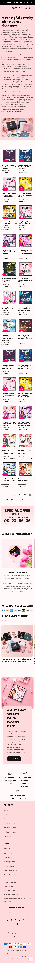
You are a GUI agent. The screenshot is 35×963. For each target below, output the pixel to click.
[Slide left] (13, 599)
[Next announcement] (31, 2)
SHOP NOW (14, 759)
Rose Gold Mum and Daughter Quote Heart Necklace (8, 195)
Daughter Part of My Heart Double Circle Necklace (8, 423)
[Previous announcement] (3, 2)
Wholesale (7, 836)
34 (7, 499)
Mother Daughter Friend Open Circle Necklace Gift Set (24, 308)
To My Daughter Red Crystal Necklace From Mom (25, 223)
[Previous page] (4, 495)
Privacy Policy (9, 866)
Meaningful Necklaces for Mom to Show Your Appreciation (16, 660)
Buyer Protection (10, 828)
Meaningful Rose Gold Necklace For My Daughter (9, 166)
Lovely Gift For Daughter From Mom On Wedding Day (9, 452)
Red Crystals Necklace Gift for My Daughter (9, 252)
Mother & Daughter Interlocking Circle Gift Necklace (25, 367)
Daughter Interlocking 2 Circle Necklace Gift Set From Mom (8, 338)
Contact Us (8, 853)
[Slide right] (22, 599)
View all (4, 621)
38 (23, 499)
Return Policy (8, 857)
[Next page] (28, 499)
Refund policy (15, 953)
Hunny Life (16, 950)
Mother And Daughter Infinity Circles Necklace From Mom (9, 280)
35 (12, 499)
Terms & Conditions (11, 875)
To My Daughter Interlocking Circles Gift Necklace (25, 280)
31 (19, 495)
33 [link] (30, 495)
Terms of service (13, 956)
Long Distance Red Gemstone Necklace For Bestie (8, 480)
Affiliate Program (10, 832)
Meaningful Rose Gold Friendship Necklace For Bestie (25, 480)
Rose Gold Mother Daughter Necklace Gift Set (25, 195)
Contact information (18, 959)
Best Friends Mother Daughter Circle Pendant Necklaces (25, 252)
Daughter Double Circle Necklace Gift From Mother (8, 367)
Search (6, 810)
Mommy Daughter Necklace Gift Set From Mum (24, 166)
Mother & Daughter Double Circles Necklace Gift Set (25, 395)
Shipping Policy (9, 862)
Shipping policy (24, 956)
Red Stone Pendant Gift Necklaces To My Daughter (9, 223)
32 (25, 495)
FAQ (5, 815)
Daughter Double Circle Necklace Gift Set (8, 395)
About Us (7, 849)
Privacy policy (25, 953)
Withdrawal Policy (10, 871)
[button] (4, 8)
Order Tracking (9, 823)
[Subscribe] (29, 912)
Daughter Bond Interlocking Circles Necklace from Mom (25, 337)
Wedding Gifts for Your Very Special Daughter (24, 452)
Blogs (6, 819)
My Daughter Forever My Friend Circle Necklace (9, 308)
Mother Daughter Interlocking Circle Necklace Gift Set (24, 423)
